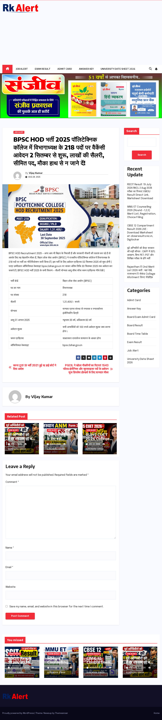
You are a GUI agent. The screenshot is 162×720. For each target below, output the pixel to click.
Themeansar (61, 713)
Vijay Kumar (36, 173)
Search (131, 131)
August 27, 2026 (20, 668)
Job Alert (22, 69)
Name (10, 547)
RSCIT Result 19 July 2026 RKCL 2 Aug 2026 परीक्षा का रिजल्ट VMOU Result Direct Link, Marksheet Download (140, 191)
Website (11, 587)
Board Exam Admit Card (141, 317)
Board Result (135, 325)
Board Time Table (137, 334)
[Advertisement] (81, 37)
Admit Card (64, 69)
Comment (12, 482)
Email (9, 567)
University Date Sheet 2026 (118, 69)
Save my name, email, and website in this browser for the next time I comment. (56, 606)
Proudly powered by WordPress (18, 713)
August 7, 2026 (137, 668)
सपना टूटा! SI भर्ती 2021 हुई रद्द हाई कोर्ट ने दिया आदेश (34, 367)
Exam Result (42, 69)
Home (157, 713)
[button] (150, 69)
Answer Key (86, 69)
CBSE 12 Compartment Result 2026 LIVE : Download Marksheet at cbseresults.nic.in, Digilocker (140, 232)
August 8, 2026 (59, 668)
